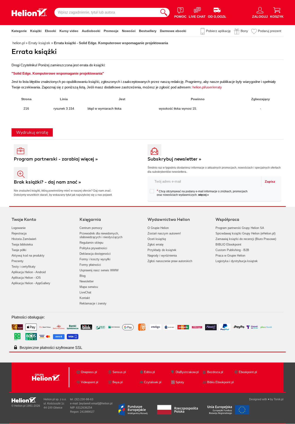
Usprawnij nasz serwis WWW (99, 270)
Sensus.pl (119, 372)
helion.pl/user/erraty (207, 87)
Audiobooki (91, 31)
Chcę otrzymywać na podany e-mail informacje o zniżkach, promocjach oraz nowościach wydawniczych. (202, 192)
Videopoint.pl (89, 382)
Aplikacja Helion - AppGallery (31, 283)
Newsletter (87, 281)
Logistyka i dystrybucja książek (236, 261)
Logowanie (19, 228)
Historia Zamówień (24, 239)
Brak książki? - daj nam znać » (47, 182)
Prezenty (18, 261)
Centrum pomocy (91, 228)
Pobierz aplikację (218, 31)
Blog (83, 276)
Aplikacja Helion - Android (29, 272)
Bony (244, 31)
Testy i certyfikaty (23, 266)
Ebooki (50, 31)
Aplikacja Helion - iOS (26, 277)
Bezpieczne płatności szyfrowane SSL (51, 348)
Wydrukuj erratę (32, 132)
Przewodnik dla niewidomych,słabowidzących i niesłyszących (101, 235)
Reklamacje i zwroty (93, 303)
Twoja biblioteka (22, 244)
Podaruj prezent (269, 31)
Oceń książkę (157, 239)
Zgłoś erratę (155, 244)
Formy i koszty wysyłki (95, 259)
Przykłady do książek (162, 250)
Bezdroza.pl (215, 372)
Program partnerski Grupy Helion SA (239, 228)
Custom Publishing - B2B (232, 250)
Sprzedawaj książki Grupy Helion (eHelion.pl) (245, 233)
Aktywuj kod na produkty (28, 255)
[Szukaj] (164, 12)
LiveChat (85, 292)
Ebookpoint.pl (248, 372)
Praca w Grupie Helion (230, 255)
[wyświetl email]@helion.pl (95, 403)
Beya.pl (117, 382)
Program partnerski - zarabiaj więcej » (56, 159)
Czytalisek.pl (152, 382)
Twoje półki (19, 250)
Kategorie (19, 31)
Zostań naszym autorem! (164, 233)
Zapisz (270, 181)
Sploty (180, 382)
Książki (35, 31)
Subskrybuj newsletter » (174, 159)
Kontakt (85, 298)
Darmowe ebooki (173, 31)
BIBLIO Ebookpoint (228, 244)
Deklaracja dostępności (95, 253)
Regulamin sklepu (91, 242)
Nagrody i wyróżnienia (162, 255)
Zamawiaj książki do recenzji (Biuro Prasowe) (245, 239)
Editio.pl (149, 372)
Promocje (111, 31)
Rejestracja (19, 233)
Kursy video (68, 31)
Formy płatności (90, 264)
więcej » (203, 194)
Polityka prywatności (93, 248)
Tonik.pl (278, 399)
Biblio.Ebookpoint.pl (220, 382)
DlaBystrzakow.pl (187, 372)
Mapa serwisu (89, 287)
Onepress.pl (89, 372)
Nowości (129, 31)
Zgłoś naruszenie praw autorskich (170, 261)
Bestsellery (147, 31)
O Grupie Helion (158, 228)
